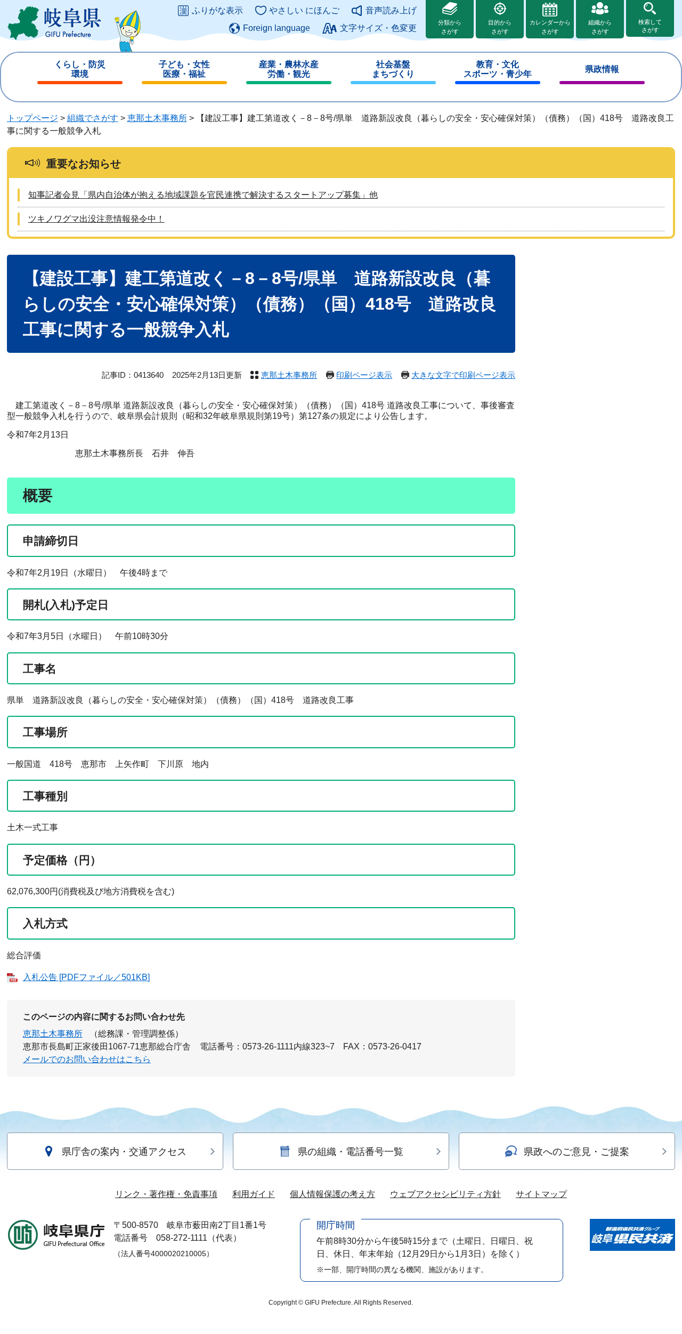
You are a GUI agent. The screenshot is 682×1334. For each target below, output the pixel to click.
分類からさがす (449, 27)
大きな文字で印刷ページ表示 (463, 374)
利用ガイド (253, 1194)
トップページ (32, 118)
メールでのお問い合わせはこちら (87, 1059)
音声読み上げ (391, 10)
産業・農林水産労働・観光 (289, 69)
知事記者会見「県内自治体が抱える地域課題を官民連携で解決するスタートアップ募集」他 (203, 194)
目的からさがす (500, 27)
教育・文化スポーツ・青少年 (498, 69)
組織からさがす (600, 27)
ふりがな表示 (217, 10)
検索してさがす (650, 26)
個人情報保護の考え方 (332, 1194)
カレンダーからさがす (550, 27)
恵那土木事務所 (157, 118)
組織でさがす (92, 118)
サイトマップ (541, 1194)
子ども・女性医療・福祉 (184, 69)
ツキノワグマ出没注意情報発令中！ (96, 218)
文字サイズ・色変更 (378, 28)
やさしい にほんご (304, 10)
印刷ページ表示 (364, 374)
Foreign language (276, 28)
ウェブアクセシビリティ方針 (445, 1194)
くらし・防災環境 (79, 69)
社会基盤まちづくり (393, 69)
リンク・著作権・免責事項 (166, 1194)
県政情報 (602, 69)
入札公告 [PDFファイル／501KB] (86, 977)
